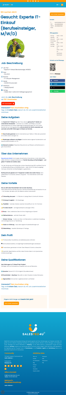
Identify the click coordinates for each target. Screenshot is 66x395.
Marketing (29, 344)
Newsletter (35, 368)
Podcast (34, 364)
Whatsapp (57, 74)
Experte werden (36, 371)
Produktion (38, 348)
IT (54, 346)
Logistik (44, 348)
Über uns (35, 356)
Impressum (44, 356)
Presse (34, 366)
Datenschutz (44, 360)
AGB (43, 358)
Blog (34, 362)
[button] (62, 5)
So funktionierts (36, 360)
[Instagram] (5, 369)
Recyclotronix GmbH (6, 158)
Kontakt (34, 358)
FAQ (43, 362)
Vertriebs (12, 346)
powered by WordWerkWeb (33, 393)
